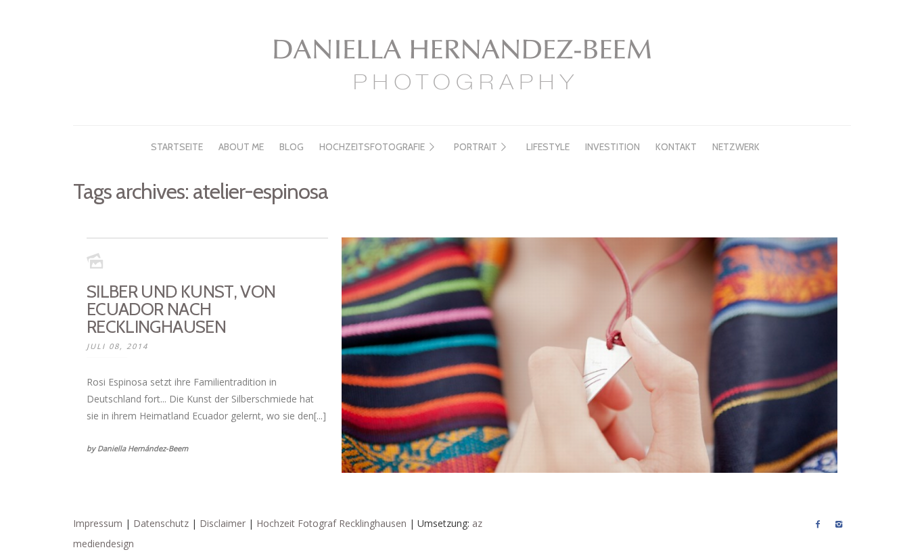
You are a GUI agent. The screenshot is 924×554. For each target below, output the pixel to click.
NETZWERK (736, 147)
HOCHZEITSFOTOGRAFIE (372, 147)
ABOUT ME (241, 147)
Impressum (97, 523)
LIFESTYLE (548, 147)
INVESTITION (612, 147)
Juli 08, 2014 (117, 346)
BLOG (291, 147)
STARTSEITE (177, 147)
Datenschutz (161, 523)
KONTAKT (676, 147)
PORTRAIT (475, 147)
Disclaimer (223, 523)
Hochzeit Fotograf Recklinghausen (331, 523)
